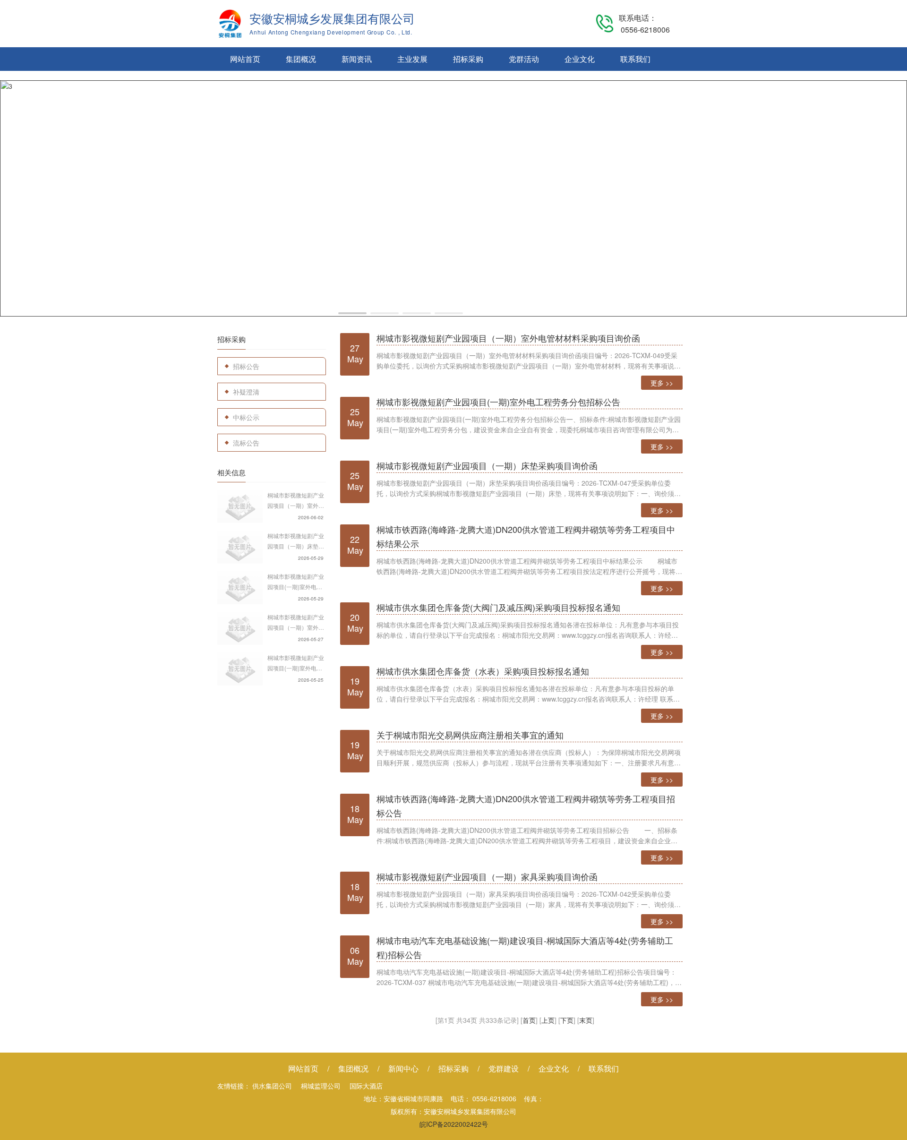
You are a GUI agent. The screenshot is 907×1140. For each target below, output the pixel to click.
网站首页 (245, 58)
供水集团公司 (272, 1085)
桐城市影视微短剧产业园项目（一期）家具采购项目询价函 (487, 876)
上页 (548, 1020)
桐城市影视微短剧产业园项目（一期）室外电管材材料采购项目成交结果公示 (295, 501)
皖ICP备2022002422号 (453, 1124)
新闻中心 (403, 1068)
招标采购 (468, 58)
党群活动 (524, 58)
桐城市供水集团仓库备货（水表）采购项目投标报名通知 (482, 671)
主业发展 (412, 58)
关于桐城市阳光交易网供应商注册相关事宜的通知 (470, 735)
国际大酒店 (366, 1085)
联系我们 (635, 58)
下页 (566, 1020)
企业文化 (580, 58)
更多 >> (661, 382)
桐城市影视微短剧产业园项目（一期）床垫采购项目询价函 (487, 465)
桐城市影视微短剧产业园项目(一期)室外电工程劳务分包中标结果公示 (295, 582)
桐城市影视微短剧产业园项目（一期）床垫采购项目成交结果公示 (295, 541)
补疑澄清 (246, 391)
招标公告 (246, 366)
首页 (529, 1020)
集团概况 (301, 58)
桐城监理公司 (321, 1085)
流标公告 (246, 442)
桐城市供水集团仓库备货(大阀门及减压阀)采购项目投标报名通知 (498, 607)
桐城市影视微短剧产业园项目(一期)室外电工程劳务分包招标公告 (295, 663)
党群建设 (503, 1068)
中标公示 (246, 417)
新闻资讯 (357, 58)
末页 (585, 1020)
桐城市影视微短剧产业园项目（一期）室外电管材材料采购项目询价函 (295, 623)
